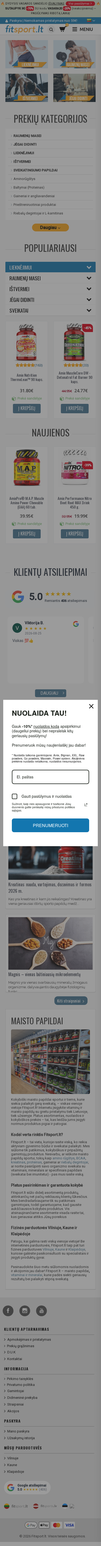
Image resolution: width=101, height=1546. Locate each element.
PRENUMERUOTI (50, 825)
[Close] (91, 706)
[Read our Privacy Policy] (86, 805)
